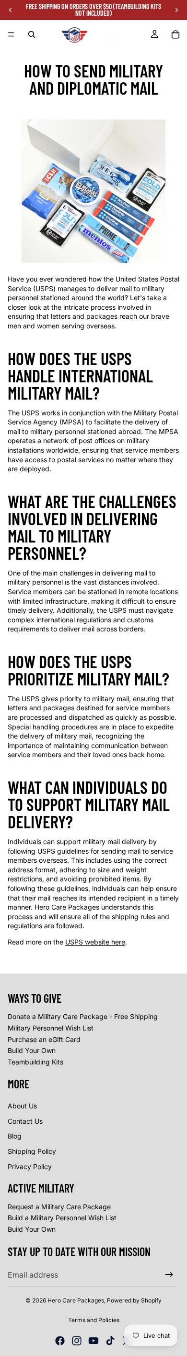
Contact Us (25, 1121)
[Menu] (11, 34)
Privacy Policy (30, 1166)
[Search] (31, 34)
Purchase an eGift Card (44, 1039)
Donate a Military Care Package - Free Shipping (83, 1016)
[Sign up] (169, 1275)
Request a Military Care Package (59, 1207)
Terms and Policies (93, 1319)
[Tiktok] (110, 1340)
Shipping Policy (32, 1151)
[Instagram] (76, 1340)
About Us (22, 1106)
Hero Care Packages (75, 1300)
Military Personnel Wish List (51, 1028)
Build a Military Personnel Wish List (62, 1218)
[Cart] (175, 34)
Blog (15, 1136)
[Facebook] (60, 1340)
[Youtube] (93, 1340)
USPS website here (95, 942)
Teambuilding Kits (35, 1062)
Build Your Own (32, 1050)
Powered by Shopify (134, 1300)
